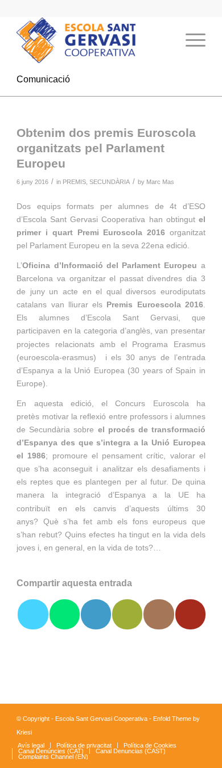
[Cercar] (163, 40)
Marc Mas (160, 181)
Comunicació (43, 79)
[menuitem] (163, 40)
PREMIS (74, 181)
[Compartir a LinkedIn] (96, 614)
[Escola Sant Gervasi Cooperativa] (92, 40)
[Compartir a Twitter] (33, 614)
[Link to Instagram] (158, 614)
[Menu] (189, 40)
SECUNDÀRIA (109, 181)
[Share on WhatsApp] (65, 614)
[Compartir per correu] (127, 614)
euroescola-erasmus (56, 357)
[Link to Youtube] (190, 614)
